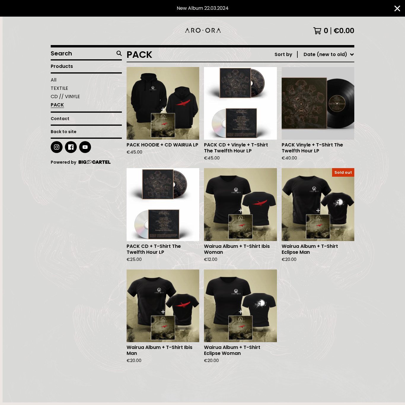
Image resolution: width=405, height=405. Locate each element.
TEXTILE (59, 88)
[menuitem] (314, 54)
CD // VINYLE (65, 96)
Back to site (63, 132)
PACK (57, 104)
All (53, 79)
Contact (60, 119)
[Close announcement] (397, 8)
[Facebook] (71, 147)
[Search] (119, 53)
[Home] (202, 30)
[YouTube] (85, 147)
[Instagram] (57, 147)
